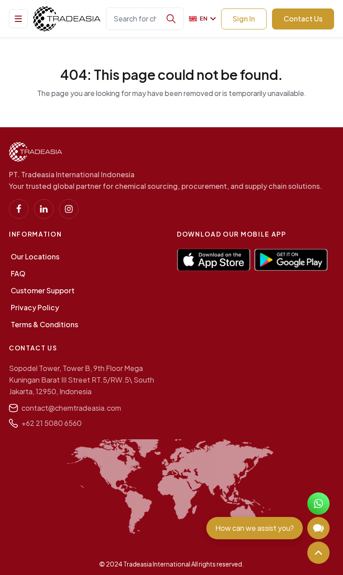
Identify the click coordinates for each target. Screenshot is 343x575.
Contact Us (303, 18)
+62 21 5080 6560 (51, 423)
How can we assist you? (254, 528)
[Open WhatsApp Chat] (318, 503)
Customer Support (43, 290)
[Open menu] (18, 18)
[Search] (171, 19)
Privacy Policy (35, 307)
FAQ (18, 273)
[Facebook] (19, 209)
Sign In (244, 18)
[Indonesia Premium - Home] (66, 18)
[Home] (35, 152)
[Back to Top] (318, 553)
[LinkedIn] (44, 209)
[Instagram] (69, 209)
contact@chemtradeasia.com (71, 407)
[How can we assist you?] (318, 528)
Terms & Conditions (44, 324)
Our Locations (35, 256)
